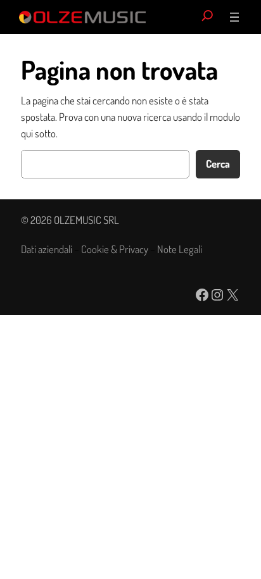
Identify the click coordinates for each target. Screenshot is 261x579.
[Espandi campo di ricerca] (207, 17)
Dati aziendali (46, 249)
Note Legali (179, 249)
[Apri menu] (234, 17)
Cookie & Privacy (114, 249)
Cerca (218, 163)
